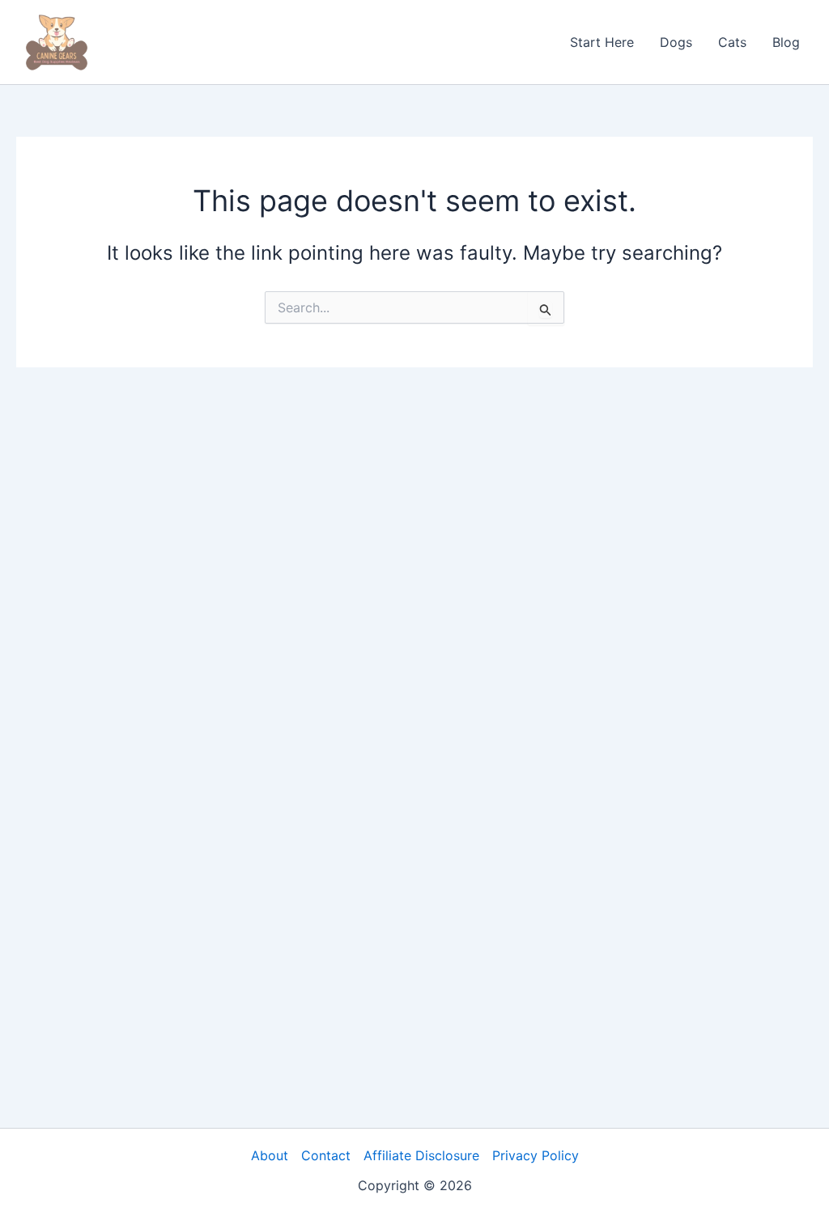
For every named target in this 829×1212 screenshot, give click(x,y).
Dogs (676, 42)
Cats (732, 42)
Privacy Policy (535, 1155)
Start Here (602, 42)
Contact (326, 1155)
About (269, 1155)
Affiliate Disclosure (421, 1155)
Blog (786, 42)
